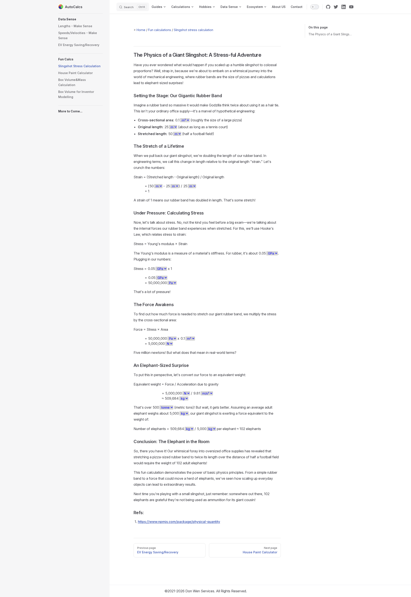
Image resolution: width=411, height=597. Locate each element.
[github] (328, 7)
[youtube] (351, 7)
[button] (80, 19)
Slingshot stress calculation (193, 30)
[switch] (314, 6)
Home (141, 30)
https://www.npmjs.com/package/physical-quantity (179, 522)
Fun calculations (159, 30)
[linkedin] (343, 7)
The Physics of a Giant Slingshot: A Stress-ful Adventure (330, 34)
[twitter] (336, 7)
